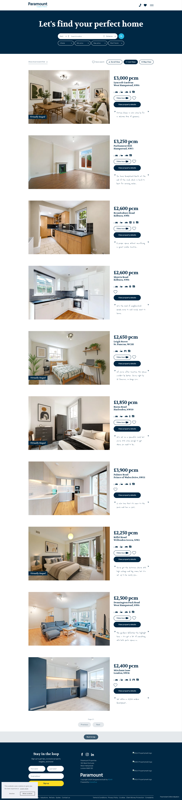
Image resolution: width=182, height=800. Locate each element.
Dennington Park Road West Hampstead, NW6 (127, 604)
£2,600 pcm (126, 208)
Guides (58, 797)
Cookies (122, 797)
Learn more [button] (24, 788)
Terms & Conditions (100, 797)
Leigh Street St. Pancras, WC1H (124, 343)
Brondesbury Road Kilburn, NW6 (124, 214)
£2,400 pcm (126, 666)
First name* (34, 769)
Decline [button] (12, 793)
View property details (127, 104)
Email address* (35, 776)
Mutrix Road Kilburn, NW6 (121, 278)
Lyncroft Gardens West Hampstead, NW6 (126, 84)
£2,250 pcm (126, 533)
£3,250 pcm (126, 141)
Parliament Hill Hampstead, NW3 (123, 147)
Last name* (53, 769)
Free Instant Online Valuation (169, 797)
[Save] (134, 97)
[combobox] (86, 36)
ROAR (110, 779)
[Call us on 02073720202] (140, 5)
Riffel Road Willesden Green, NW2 (127, 539)
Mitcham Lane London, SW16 (122, 672)
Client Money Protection (135, 797)
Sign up (46, 783)
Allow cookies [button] (27, 793)
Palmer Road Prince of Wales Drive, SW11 (129, 476)
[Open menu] (152, 5)
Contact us (66, 797)
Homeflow (93, 782)
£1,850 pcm (125, 402)
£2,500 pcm (126, 598)
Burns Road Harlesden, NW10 (123, 408)
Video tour (120, 98)
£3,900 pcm (126, 470)
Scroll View (115, 62)
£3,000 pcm (126, 78)
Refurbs (52, 797)
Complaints (149, 797)
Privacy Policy (113, 797)
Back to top (91, 737)
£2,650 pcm (126, 337)
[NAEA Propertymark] (143, 764)
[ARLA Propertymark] (143, 756)
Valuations (44, 797)
